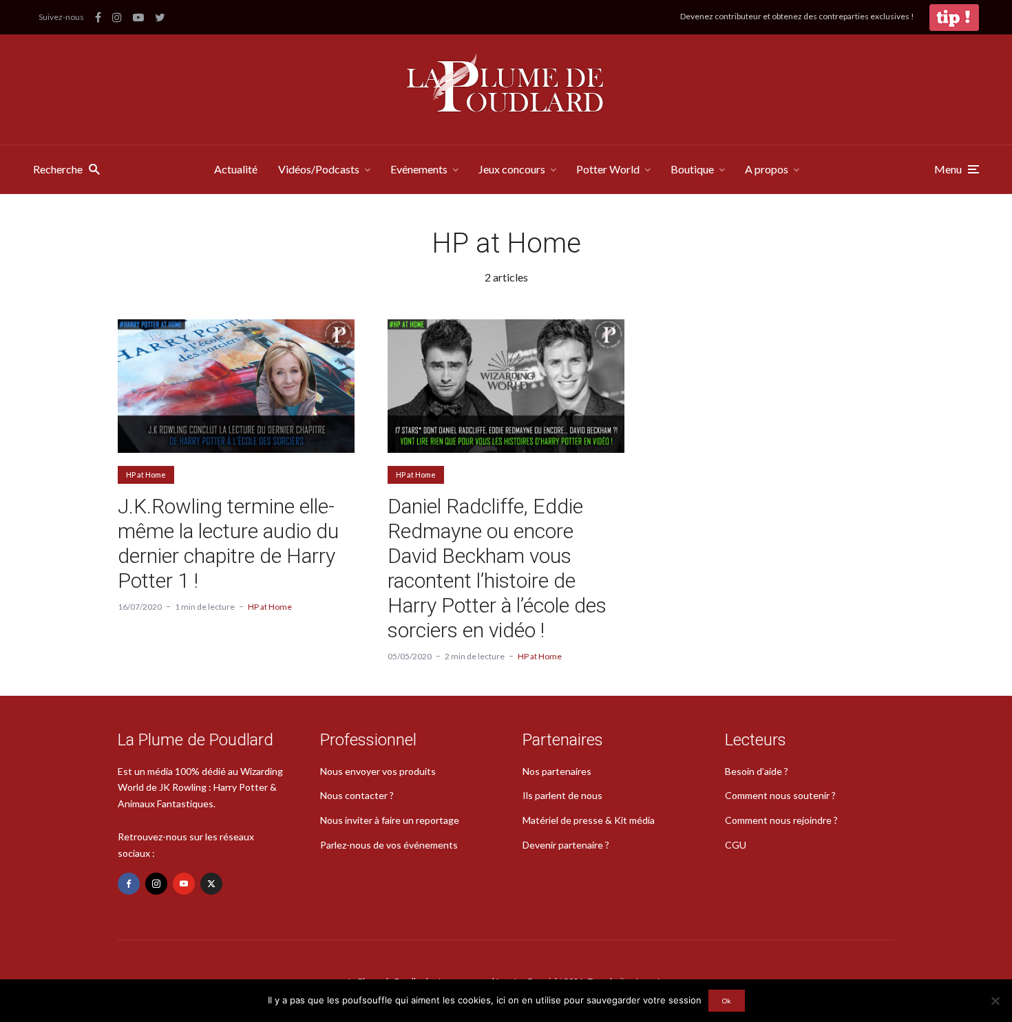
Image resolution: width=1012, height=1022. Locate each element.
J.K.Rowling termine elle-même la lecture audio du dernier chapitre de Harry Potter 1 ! (228, 543)
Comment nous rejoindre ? (781, 820)
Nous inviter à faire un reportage (389, 820)
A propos (766, 168)
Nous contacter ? (357, 795)
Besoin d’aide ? (756, 771)
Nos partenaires (557, 771)
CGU (735, 845)
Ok (726, 1001)
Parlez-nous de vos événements (389, 845)
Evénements (418, 168)
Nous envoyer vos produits (378, 771)
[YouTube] (184, 884)
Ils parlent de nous (562, 795)
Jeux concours (511, 168)
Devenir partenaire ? (566, 845)
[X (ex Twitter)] (211, 884)
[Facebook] (129, 884)
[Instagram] (156, 884)
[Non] (995, 1001)
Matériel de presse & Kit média (589, 820)
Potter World (608, 168)
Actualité (235, 168)
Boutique (692, 168)
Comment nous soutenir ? (780, 795)
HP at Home (146, 474)
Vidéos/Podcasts (318, 168)
